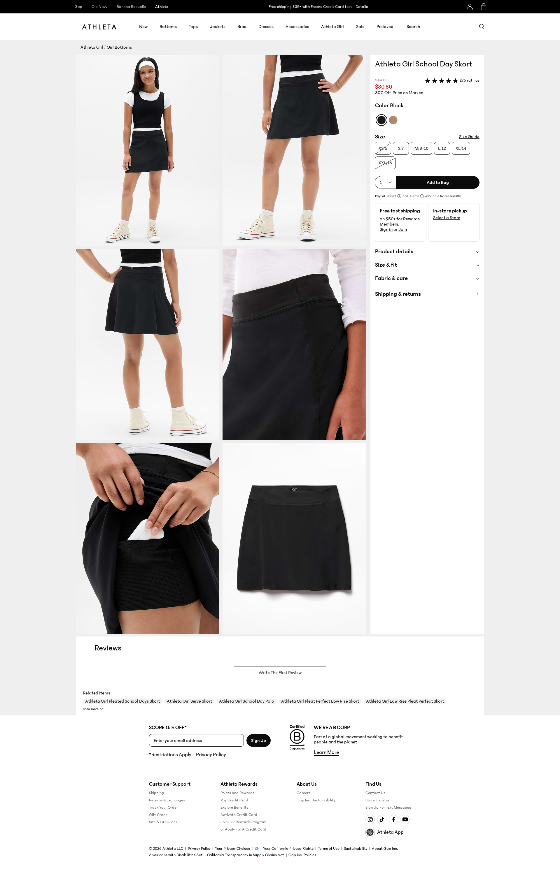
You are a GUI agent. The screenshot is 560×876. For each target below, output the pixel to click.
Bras (241, 26)
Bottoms (168, 26)
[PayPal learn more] (399, 196)
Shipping (156, 793)
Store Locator (377, 800)
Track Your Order (163, 807)
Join (402, 229)
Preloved (385, 26)
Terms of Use (329, 848)
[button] (223, 344)
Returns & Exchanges (167, 800)
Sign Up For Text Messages (388, 807)
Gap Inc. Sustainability (316, 800)
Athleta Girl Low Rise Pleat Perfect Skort (405, 701)
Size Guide (469, 136)
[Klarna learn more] (422, 196)
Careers (303, 793)
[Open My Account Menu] (470, 6)
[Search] (481, 26)
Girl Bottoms (119, 47)
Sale (360, 26)
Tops (193, 26)
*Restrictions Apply (170, 755)
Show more (91, 709)
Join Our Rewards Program (243, 822)
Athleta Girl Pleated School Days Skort (122, 701)
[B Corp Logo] (297, 737)
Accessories (297, 26)
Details (362, 6)
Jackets (217, 26)
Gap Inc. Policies (302, 855)
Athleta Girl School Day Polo (246, 701)
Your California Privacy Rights (288, 848)
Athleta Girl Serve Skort (189, 701)
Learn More (326, 752)
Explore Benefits (234, 807)
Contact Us (375, 793)
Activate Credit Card (238, 814)
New (143, 26)
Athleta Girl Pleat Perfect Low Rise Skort (320, 701)
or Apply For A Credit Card (243, 829)
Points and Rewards (237, 793)
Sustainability (356, 848)
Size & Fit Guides (163, 822)
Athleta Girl (332, 26)
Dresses (266, 26)
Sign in (386, 229)
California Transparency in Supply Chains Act (245, 855)
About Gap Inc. (385, 848)
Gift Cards (158, 814)
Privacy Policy (211, 755)
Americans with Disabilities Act (176, 855)
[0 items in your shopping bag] (483, 6)
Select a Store (446, 217)
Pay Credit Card (234, 800)
